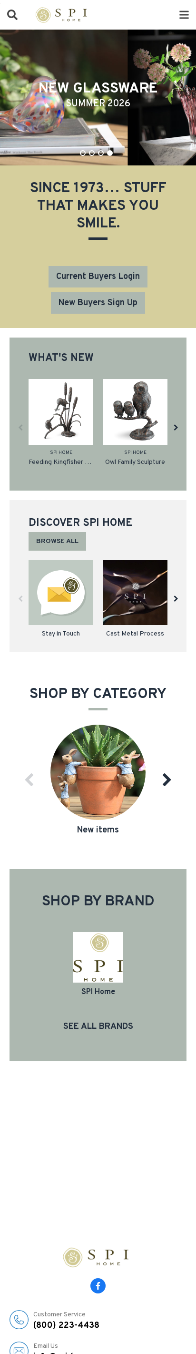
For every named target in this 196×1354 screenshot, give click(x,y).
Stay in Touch (61, 634)
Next (175, 427)
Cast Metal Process (135, 634)
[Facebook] (98, 1285)
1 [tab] (83, 153)
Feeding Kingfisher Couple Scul (61, 462)
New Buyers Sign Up (98, 302)
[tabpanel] (98, 97)
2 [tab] (92, 153)
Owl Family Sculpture (135, 462)
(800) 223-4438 (66, 1321)
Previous (20, 427)
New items (98, 830)
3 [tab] (101, 153)
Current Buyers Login (98, 276)
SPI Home (61, 453)
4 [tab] (110, 153)
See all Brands (98, 1026)
